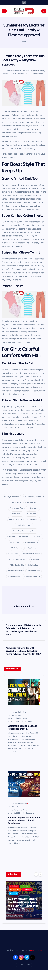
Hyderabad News (37, 71)
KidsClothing (17, 548)
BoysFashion (31, 502)
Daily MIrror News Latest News (24, 531)
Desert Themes (36, 950)
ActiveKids (17, 502)
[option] (24, 900)
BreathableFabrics (18, 508)
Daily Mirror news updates (18, 536)
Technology (15, 890)
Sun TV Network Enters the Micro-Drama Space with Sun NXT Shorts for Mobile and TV (23, 904)
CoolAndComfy (16, 519)
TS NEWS (13, 893)
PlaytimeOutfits (17, 565)
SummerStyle (34, 571)
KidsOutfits (14, 553)
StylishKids (33, 565)
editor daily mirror (14, 71)
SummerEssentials (16, 571)
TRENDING (14, 74)
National (36, 559)
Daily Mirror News (24, 525)
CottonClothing (33, 519)
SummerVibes (14, 576)
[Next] (40, 874)
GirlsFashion (16, 542)
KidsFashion (32, 548)
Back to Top (25, 965)
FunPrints (37, 536)
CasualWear (17, 514)
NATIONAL (25, 886)
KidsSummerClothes (32, 553)
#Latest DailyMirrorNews (34, 497)
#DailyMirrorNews (12, 497)
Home (24, 41)
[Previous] (36, 874)
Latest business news (18, 559)
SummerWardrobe (33, 576)
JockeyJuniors (32, 542)
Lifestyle (5, 74)
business (34, 508)
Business (26, 71)
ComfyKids (32, 514)
